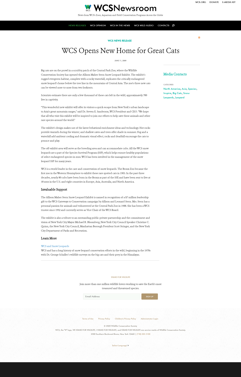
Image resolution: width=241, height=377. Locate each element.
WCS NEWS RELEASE (120, 40)
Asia (184, 88)
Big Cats (177, 93)
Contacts (163, 25)
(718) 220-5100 (143, 334)
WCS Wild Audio (144, 25)
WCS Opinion (98, 25)
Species (192, 88)
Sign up (149, 296)
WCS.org (200, 2)
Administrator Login (149, 319)
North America (171, 88)
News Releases (77, 25)
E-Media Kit (228, 2)
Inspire (167, 93)
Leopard (179, 97)
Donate (214, 2)
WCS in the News (120, 25)
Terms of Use (87, 319)
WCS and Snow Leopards (55, 246)
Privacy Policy (104, 319)
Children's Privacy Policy (125, 319)
